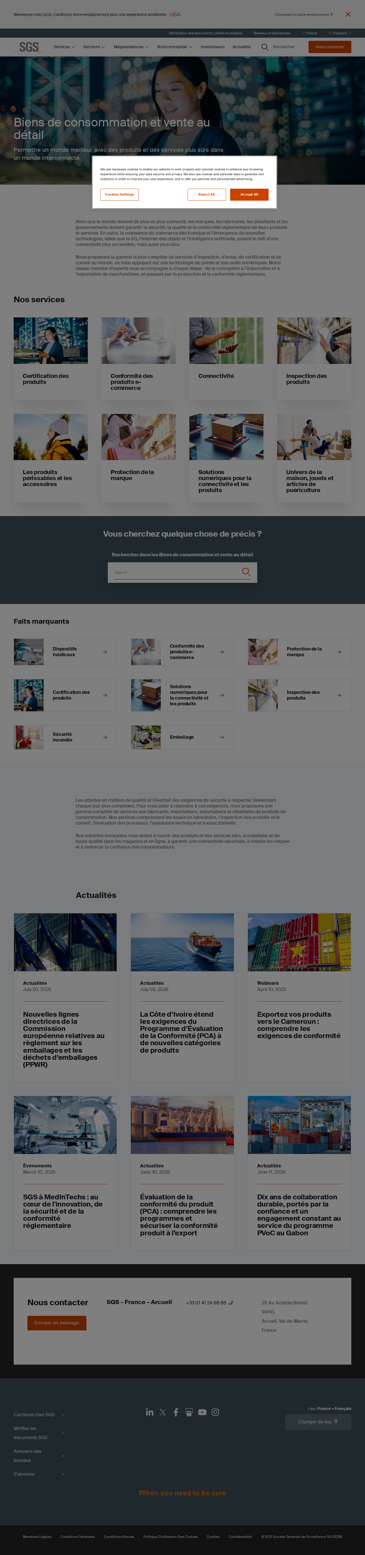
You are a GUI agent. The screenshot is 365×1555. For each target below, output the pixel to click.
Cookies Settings (119, 194)
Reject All (206, 194)
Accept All (249, 194)
